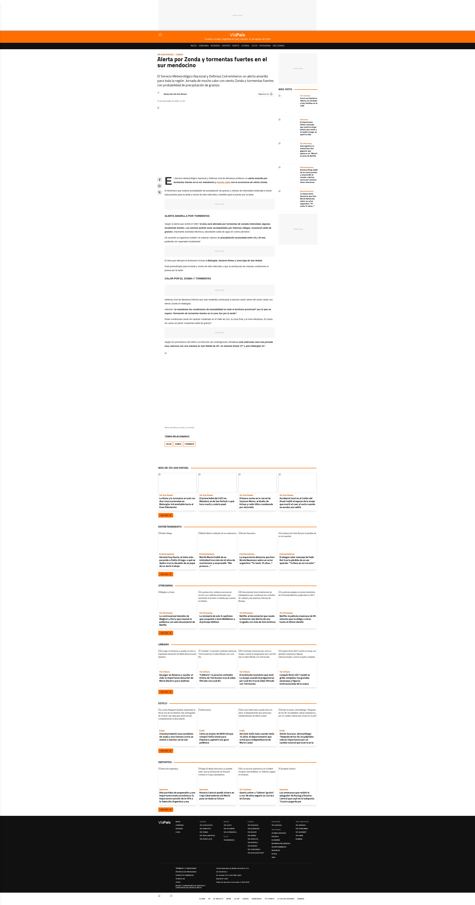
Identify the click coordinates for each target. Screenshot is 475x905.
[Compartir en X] (159, 192)
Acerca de (180, 879)
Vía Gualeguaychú (256, 853)
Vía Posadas (253, 825)
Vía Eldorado (254, 829)
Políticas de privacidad (186, 872)
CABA (178, 832)
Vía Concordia (254, 849)
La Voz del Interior (285, 899)
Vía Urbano (301, 825)
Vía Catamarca (230, 832)
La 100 (236, 899)
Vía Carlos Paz (206, 825)
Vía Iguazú (252, 832)
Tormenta (189, 444)
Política (275, 836)
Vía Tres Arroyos (207, 835)
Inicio (194, 46)
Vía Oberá (252, 835)
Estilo (274, 854)
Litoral (245, 46)
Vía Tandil (204, 832)
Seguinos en (263, 94)
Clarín (202, 899)
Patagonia (265, 46)
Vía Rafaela (253, 842)
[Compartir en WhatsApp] (159, 186)
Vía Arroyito (205, 829)
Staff (178, 882)
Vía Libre (299, 835)
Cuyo (254, 46)
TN (209, 899)
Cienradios (256, 899)
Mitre (228, 899)
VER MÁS (164, 515)
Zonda (179, 55)
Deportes (276, 850)
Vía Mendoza (229, 840)
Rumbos (299, 839)
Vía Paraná (252, 846)
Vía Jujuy (228, 825)
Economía (276, 840)
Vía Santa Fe (253, 839)
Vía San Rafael (165, 55)
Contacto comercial (185, 875)
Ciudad (245, 899)
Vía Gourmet (301, 832)
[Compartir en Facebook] (159, 179)
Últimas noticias (279, 833)
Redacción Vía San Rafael (175, 94)
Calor (169, 444)
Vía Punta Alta (206, 839)
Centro (226, 46)
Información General (281, 843)
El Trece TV (218, 899)
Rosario (215, 46)
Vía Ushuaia (277, 825)
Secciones (279, 46)
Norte (235, 46)
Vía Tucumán (229, 829)
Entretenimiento (279, 847)
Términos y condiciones (186, 868)
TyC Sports (269, 899)
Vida (273, 857)
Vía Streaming (302, 829)
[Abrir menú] (181, 35)
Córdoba (204, 46)
